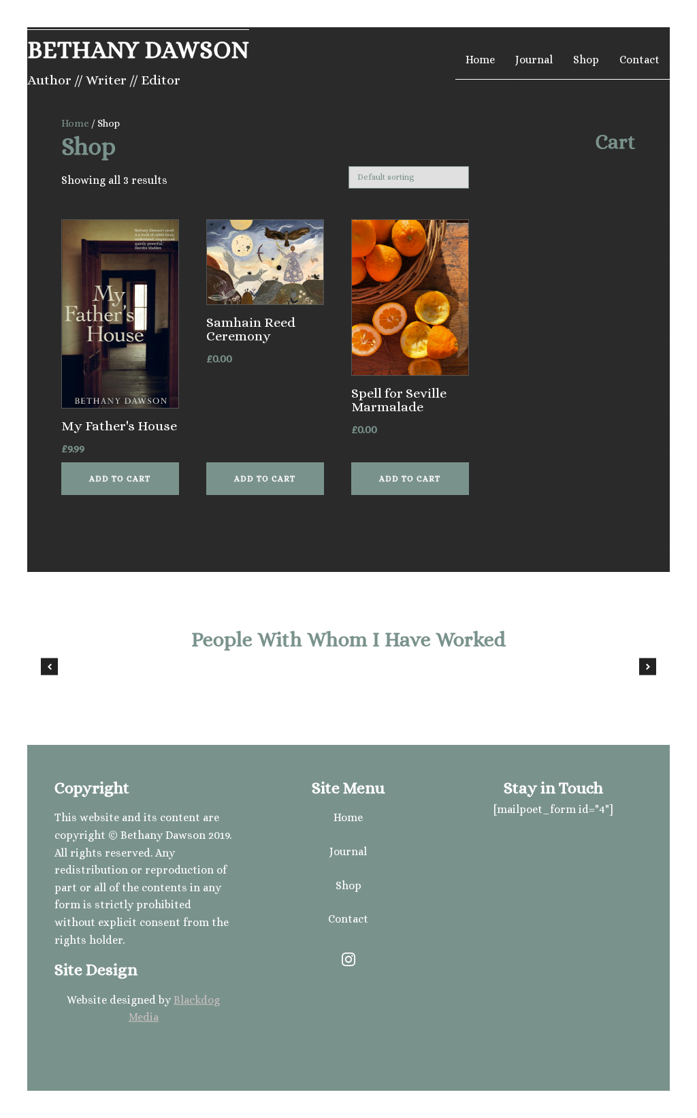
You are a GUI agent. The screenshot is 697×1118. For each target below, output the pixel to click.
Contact (639, 59)
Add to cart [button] (119, 478)
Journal (534, 59)
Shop (586, 59)
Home (480, 59)
